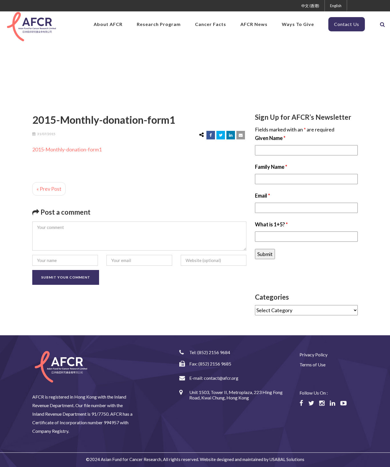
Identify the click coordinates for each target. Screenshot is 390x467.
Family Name (271, 167)
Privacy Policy (313, 354)
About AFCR (108, 24)
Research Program (159, 24)
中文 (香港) (310, 5)
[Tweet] (220, 135)
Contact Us (346, 24)
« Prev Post (49, 189)
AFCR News (254, 24)
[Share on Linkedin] (230, 135)
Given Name (270, 138)
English (335, 5)
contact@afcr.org (221, 378)
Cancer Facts (210, 24)
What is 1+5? (271, 224)
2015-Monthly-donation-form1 (67, 149)
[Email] (240, 135)
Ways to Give (298, 24)
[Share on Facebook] (210, 135)
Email (262, 195)
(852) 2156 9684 (213, 352)
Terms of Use (312, 364)
